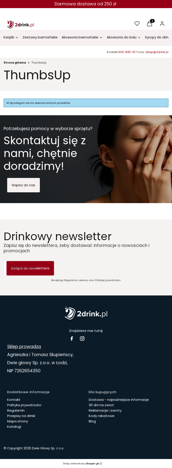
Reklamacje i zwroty (105, 410)
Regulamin (16, 410)
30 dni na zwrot (101, 405)
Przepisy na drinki (21, 415)
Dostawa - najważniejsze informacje (119, 399)
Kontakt (13, 399)
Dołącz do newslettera (30, 268)
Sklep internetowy (81, 463)
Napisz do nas (23, 185)
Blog (92, 421)
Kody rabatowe (101, 415)
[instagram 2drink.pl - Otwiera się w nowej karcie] (82, 338)
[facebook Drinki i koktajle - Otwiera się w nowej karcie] (71, 338)
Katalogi (14, 426)
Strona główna (15, 62)
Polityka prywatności (24, 405)
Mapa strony (17, 421)
